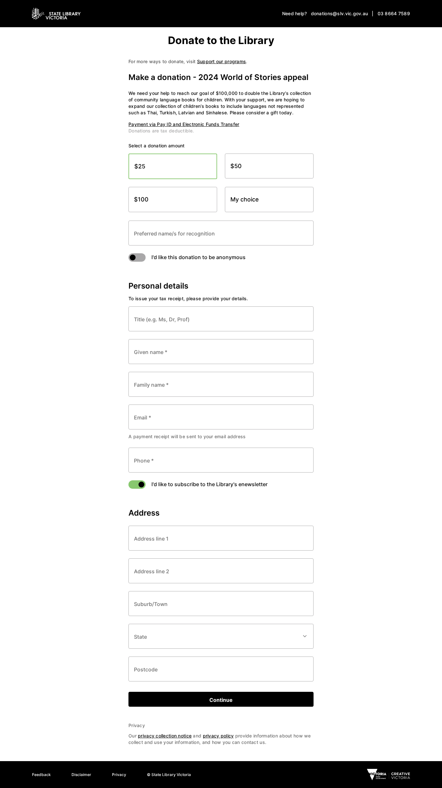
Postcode (146, 669)
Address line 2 (151, 571)
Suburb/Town (151, 603)
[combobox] (221, 538)
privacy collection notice (165, 735)
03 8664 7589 (394, 13)
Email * (142, 417)
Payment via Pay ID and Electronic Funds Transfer (183, 124)
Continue (221, 700)
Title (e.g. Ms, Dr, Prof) (162, 319)
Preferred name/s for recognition (174, 233)
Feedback (41, 774)
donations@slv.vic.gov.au (339, 13)
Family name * (151, 384)
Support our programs (221, 61)
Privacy (119, 774)
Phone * (144, 460)
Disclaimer (81, 774)
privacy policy (218, 735)
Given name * (150, 351)
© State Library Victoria (169, 774)
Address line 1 (151, 538)
